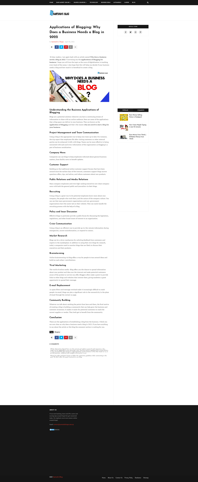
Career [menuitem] (126, 2)
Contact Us (119, 477)
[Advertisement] (133, 72)
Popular (125, 110)
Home (104, 477)
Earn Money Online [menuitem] (62, 2)
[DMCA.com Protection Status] (55, 430)
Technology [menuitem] (94, 2)
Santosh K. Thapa (57, 42)
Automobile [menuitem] (117, 2)
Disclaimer (138, 477)
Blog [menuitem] (133, 2)
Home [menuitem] (51, 2)
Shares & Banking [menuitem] (79, 2)
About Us (110, 477)
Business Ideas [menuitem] (105, 2)
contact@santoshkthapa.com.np (64, 424)
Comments (140, 110)
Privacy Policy (129, 477)
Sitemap (145, 477)
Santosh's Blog (57, 477)
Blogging (57, 332)
